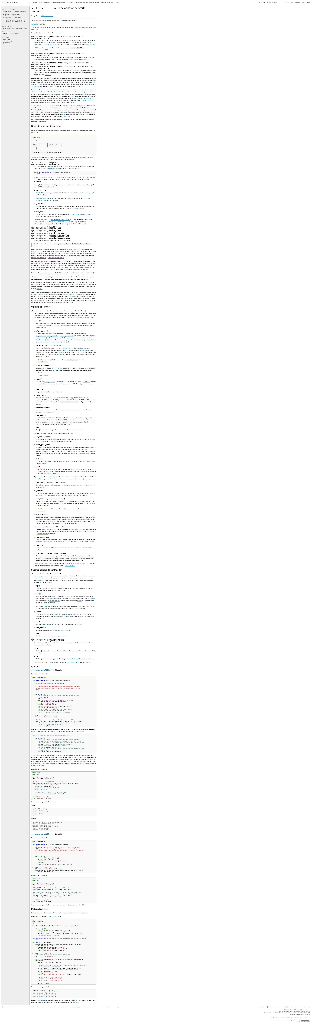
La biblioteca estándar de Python (62, 2)
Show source (6, 42)
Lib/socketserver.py (47, 16)
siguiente (297, 2)
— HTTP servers (11, 33)
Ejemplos (7, 18)
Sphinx (305, 1021)
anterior (291, 2)
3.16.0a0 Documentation (44, 2)
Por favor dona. (306, 1017)
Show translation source (9, 43)
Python (6, 2)
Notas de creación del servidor (12, 14)
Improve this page (7, 41)
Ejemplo (15, 20)
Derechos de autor (289, 1009)
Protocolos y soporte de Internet (81, 2)
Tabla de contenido (9, 9)
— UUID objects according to (15, 28)
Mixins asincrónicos (11, 23)
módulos (303, 2)
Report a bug (6, 39)
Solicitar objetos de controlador (13, 17)
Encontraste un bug (305, 1020)
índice (308, 2)
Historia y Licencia (295, 1014)
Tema (260, 2)
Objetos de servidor (10, 16)
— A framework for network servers (105, 2)
